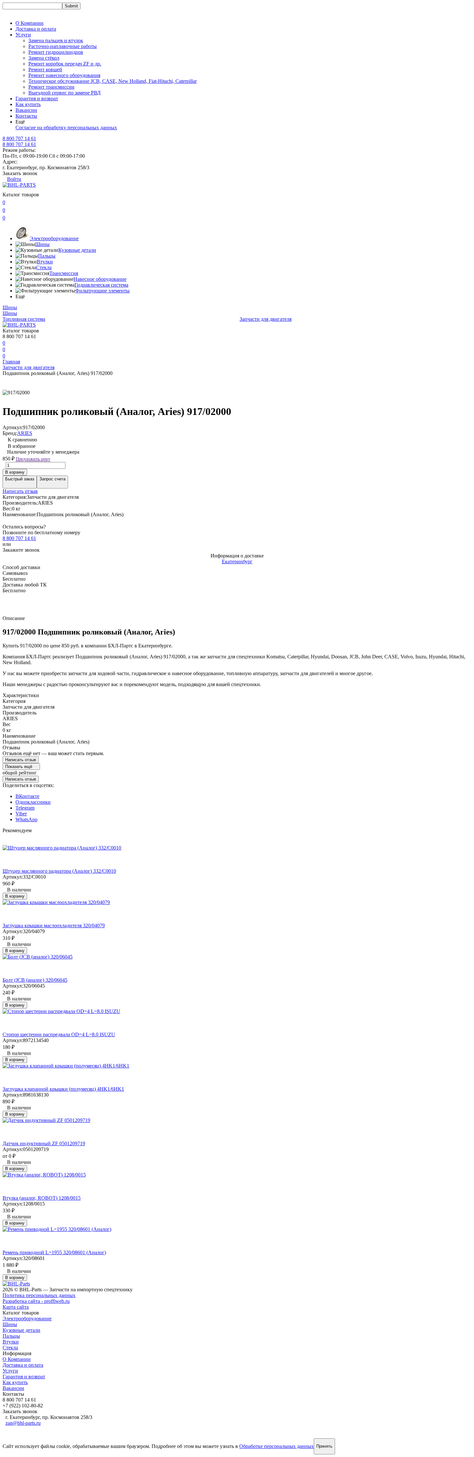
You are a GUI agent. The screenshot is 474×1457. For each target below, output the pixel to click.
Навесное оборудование (100, 279)
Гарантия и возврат (36, 98)
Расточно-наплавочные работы (62, 46)
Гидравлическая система (101, 285)
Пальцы (46, 256)
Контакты (26, 116)
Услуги (10, 1370)
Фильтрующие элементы (102, 290)
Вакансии (26, 110)
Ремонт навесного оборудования (64, 75)
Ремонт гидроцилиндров (55, 52)
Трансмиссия (63, 273)
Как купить (28, 104)
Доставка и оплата (35, 29)
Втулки (45, 261)
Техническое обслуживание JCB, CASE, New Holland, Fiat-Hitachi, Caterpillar (112, 81)
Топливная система (24, 319)
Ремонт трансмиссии (51, 87)
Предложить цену (33, 459)
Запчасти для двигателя (265, 319)
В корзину (15, 472)
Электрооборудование (54, 238)
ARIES (24, 433)
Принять (324, 1446)
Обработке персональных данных (276, 1446)
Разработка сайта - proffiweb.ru (36, 1301)
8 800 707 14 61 (19, 144)
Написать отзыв (20, 491)
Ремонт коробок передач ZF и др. (64, 63)
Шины (42, 244)
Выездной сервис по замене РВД (64, 92)
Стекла (44, 267)
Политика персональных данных (39, 1295)
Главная (11, 361)
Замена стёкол (43, 58)
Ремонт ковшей (45, 69)
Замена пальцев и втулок (55, 40)
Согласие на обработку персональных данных (66, 127)
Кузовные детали (77, 250)
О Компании (29, 23)
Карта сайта (16, 1307)
